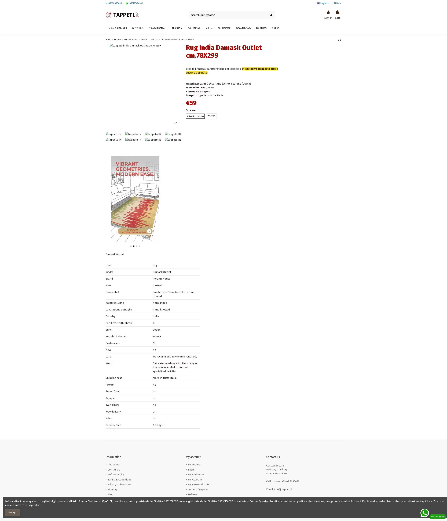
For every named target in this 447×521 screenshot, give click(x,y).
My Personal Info (198, 484)
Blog (110, 494)
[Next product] (340, 39)
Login (191, 469)
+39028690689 (115, 3)
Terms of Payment (199, 489)
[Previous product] (339, 39)
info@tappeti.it (283, 489)
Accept (13, 512)
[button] (243, 28)
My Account (195, 479)
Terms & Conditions (119, 479)
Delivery (192, 494)
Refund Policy (116, 474)
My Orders (194, 464)
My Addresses (196, 474)
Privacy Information (120, 484)
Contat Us (114, 469)
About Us (113, 464)
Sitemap (113, 489)
